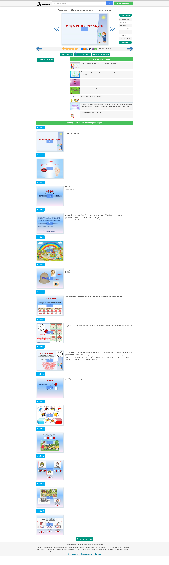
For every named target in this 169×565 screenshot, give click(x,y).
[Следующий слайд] (112, 29)
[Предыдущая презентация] (40, 48)
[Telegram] (87, 49)
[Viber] (93, 49)
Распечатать (125, 15)
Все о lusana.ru (73, 554)
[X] (90, 49)
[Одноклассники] (84, 49)
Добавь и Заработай (123, 3)
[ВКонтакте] (82, 49)
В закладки (125, 42)
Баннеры (98, 554)
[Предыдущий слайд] (56, 29)
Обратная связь (86, 554)
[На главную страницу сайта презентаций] (44, 4)
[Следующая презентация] (130, 48)
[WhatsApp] (95, 49)
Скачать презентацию (45, 60)
